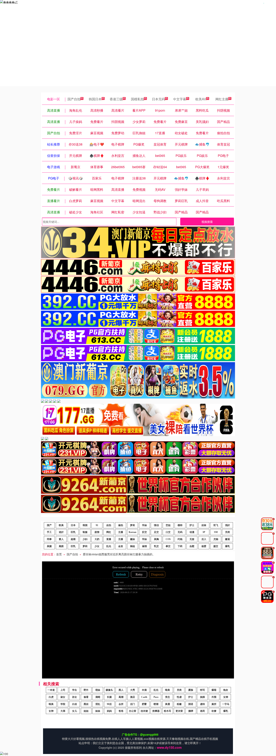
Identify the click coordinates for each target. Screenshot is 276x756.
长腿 (109, 697)
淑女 (62, 697)
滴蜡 (97, 697)
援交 (215, 546)
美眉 (167, 704)
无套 (192, 539)
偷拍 (120, 525)
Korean (132, 532)
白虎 (51, 697)
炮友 (225, 690)
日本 (73, 525)
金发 (120, 546)
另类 (227, 532)
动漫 (192, 532)
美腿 (49, 546)
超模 (73, 539)
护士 (192, 525)
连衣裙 (144, 711)
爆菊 (214, 690)
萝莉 (132, 525)
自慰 (192, 546)
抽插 (202, 697)
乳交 (156, 546)
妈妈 (109, 711)
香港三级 (116, 99)
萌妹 (97, 690)
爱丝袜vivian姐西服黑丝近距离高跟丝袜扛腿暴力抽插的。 (119, 554)
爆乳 (227, 546)
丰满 (144, 690)
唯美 (167, 690)
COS (168, 539)
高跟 (61, 546)
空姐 (168, 525)
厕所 (214, 704)
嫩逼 (227, 539)
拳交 (168, 546)
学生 (74, 690)
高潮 (121, 697)
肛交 (144, 532)
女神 (225, 697)
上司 (62, 690)
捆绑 (190, 711)
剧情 (97, 532)
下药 (180, 546)
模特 (180, 525)
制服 (85, 532)
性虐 (179, 697)
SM (216, 532)
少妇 (85, 539)
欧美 (61, 525)
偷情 (144, 546)
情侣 (156, 525)
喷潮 (156, 704)
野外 (86, 690)
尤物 (215, 539)
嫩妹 (132, 539)
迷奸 (61, 532)
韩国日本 (95, 99)
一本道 (51, 690)
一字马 (225, 704)
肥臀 (144, 704)
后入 (203, 539)
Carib (144, 697)
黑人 (121, 690)
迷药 (202, 711)
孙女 (74, 697)
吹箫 (214, 711)
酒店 (132, 697)
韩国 (85, 525)
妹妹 (97, 711)
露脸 (190, 690)
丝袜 (203, 525)
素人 (61, 539)
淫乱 (97, 704)
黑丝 (86, 704)
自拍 (108, 525)
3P (203, 532)
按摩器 (156, 711)
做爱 (203, 546)
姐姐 (86, 711)
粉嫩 (179, 704)
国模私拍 (137, 99)
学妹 (144, 525)
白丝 (74, 704)
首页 (59, 554)
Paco (156, 697)
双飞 (215, 525)
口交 (168, 532)
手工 (49, 532)
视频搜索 (207, 222)
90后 (109, 704)
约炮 (180, 539)
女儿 (74, 711)
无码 (180, 532)
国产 (49, 525)
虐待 (202, 704)
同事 (49, 539)
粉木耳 (167, 711)
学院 (62, 704)
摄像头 (109, 690)
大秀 (132, 690)
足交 (156, 532)
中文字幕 (179, 99)
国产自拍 (73, 99)
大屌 (62, 711)
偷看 (86, 697)
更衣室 (179, 711)
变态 (167, 697)
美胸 (156, 539)
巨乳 (73, 532)
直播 (108, 539)
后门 (132, 704)
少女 (97, 546)
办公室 (132, 711)
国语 (190, 704)
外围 (214, 697)
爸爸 (121, 711)
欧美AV (200, 99)
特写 (202, 690)
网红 (108, 532)
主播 (120, 532)
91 (97, 525)
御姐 (132, 546)
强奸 (227, 525)
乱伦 (108, 546)
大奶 (97, 539)
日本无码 (158, 99)
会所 (121, 704)
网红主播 (221, 99)
